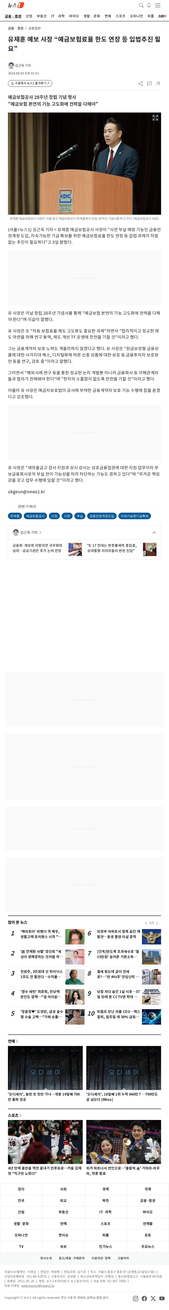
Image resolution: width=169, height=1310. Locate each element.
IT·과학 (105, 1212)
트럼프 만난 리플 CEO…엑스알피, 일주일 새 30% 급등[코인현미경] (118, 1017)
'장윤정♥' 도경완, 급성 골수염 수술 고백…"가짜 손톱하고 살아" (41, 1017)
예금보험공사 (35, 516)
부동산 (63, 1212)
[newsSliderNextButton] (157, 923)
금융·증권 (147, 1200)
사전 (67, 516)
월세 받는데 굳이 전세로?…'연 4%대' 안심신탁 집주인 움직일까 (118, 977)
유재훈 (15, 516)
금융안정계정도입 (102, 516)
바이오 (148, 1212)
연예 (11, 1041)
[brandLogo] (16, 5)
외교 (63, 1200)
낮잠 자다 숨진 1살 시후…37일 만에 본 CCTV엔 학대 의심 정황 (118, 997)
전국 (21, 1200)
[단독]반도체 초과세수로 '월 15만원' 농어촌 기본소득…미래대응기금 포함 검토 (118, 956)
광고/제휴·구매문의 (71, 1258)
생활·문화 (21, 1223)
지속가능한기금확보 (135, 516)
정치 (21, 1189)
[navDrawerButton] (157, 5)
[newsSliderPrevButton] (146, 923)
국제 (148, 1189)
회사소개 (46, 1258)
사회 (63, 1189)
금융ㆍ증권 (16, 28)
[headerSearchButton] (141, 5)
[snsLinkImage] (135, 1298)
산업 (21, 1212)
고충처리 (123, 1258)
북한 (105, 1200)
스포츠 (13, 1115)
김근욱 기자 (23, 65)
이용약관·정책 (101, 1258)
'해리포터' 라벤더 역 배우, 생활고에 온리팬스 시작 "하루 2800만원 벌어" (40, 936)
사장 (54, 516)
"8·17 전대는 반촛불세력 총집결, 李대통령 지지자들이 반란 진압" (112, 548)
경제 (105, 1189)
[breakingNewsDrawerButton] (149, 5)
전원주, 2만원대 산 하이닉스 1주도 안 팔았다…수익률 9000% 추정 (41, 977)
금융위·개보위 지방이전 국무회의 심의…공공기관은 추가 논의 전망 (37, 548)
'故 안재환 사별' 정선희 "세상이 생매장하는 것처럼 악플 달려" (41, 956)
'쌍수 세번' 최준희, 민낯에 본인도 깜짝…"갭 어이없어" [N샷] (41, 997)
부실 (80, 516)
